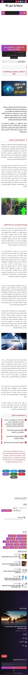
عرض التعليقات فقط (16, 510)
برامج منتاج (22, 541)
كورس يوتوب (21, 547)
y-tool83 (24, 630)
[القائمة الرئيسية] (3, 13)
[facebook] (23, 2)
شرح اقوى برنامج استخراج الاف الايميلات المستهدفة (12, 571)
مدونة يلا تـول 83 (14, 5)
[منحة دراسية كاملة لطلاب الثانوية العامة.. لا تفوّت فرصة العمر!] (14, 618)
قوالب (16, 544)
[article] (14, 485)
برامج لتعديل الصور (20, 539)
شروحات (22, 544)
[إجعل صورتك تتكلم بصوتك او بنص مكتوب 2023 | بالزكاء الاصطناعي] (24, 563)
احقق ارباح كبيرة (19, 304)
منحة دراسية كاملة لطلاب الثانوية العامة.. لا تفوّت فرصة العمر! (15, 627)
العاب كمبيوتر (11, 536)
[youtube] (18, 2)
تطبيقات (5, 541)
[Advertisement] (14, 30)
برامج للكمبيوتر (10, 539)
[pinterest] (16, 2)
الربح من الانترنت (13, 55)
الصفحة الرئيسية (21, 55)
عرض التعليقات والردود (6, 510)
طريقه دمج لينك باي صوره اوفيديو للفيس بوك (11, 557)
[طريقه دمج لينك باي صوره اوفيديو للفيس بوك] (24, 556)
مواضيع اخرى (13, 547)
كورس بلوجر (9, 544)
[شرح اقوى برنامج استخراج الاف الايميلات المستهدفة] (24, 570)
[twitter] (21, 2)
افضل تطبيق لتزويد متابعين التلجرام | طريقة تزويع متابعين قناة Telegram (12, 579)
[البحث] (2, 2)
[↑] (14, 671)
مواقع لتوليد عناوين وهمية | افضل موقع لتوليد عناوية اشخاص (11, 586)
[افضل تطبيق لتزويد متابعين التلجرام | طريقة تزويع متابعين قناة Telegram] (24, 578)
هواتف (5, 547)
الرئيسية (22, 13)
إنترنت (7, 55)
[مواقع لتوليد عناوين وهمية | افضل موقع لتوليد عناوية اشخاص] (24, 585)
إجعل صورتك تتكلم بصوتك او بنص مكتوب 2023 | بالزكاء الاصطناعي (11, 564)
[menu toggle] (26, 2)
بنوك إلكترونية (13, 541)
